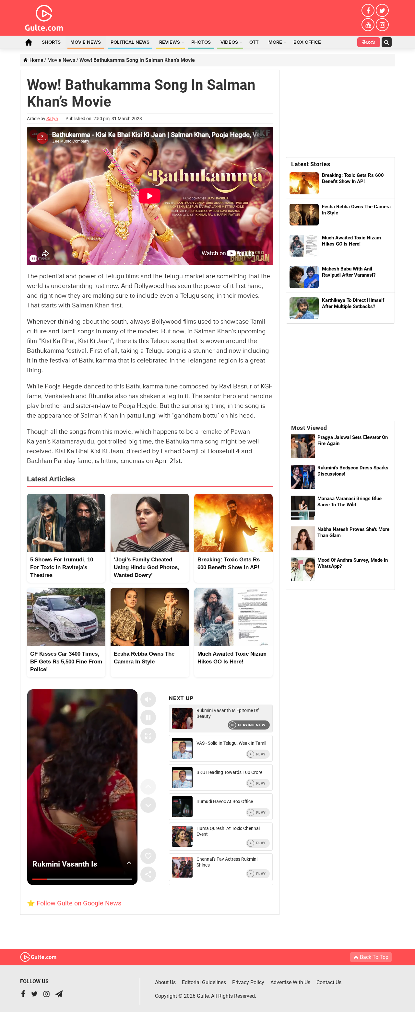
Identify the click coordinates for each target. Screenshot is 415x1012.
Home (28, 42)
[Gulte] (44, 16)
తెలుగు (368, 43)
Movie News (85, 42)
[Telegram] (59, 995)
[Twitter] (382, 10)
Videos (229, 42)
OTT (254, 42)
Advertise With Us (290, 982)
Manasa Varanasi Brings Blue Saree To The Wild (349, 502)
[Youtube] (368, 24)
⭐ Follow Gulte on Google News (74, 903)
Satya (52, 118)
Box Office (307, 42)
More (275, 42)
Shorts (51, 42)
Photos (201, 42)
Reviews (169, 42)
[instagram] (382, 24)
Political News (130, 42)
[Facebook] (368, 10)
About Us (165, 982)
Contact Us (328, 982)
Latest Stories (310, 164)
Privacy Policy (248, 982)
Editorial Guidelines (204, 982)
